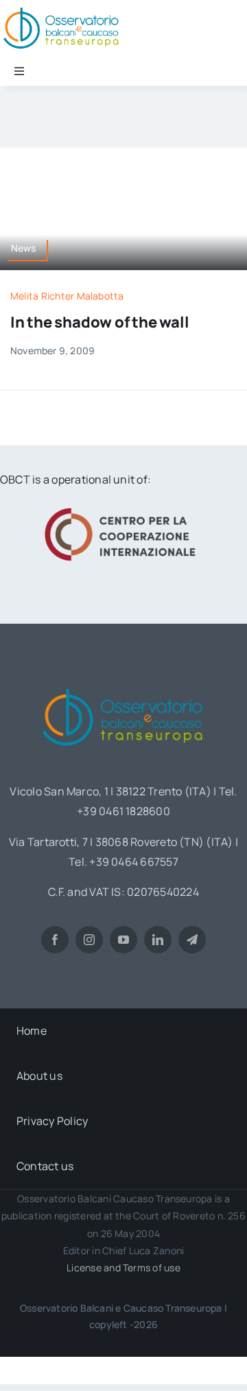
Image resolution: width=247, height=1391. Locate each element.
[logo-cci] (123, 506)
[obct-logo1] (123, 683)
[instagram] (89, 939)
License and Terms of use (123, 1267)
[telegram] (192, 939)
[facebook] (55, 939)
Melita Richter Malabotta (67, 295)
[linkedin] (158, 939)
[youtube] (123, 939)
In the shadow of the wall (99, 322)
